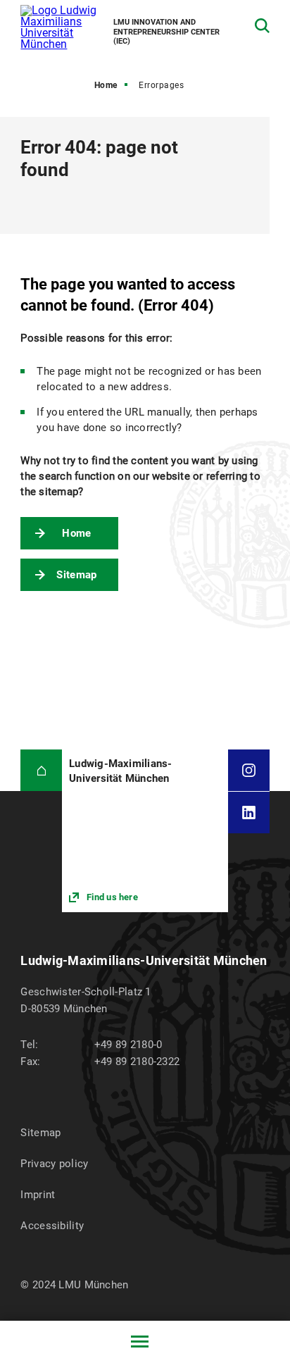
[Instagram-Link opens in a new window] (249, 770)
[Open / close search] (262, 25)
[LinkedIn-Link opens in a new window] (249, 812)
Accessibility (52, 1225)
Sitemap (76, 574)
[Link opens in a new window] (144, 830)
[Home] (41, 770)
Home (106, 85)
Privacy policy (54, 1163)
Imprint (37, 1194)
